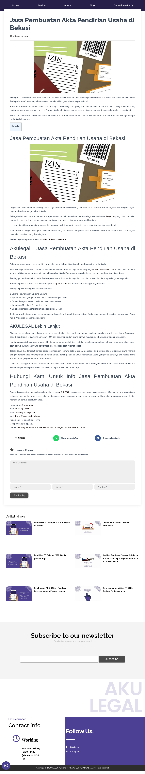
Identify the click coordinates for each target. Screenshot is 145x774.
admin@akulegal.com (26, 412)
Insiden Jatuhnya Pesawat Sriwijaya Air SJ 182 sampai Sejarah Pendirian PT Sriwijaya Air (120, 558)
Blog (92, 5)
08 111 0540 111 (22, 409)
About (67, 5)
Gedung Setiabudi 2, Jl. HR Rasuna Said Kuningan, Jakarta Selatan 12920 (51, 427)
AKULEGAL (64, 392)
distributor (66, 283)
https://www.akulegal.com (27, 416)
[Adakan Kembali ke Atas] (139, 768)
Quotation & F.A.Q (123, 5)
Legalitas (110, 216)
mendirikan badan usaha (104, 269)
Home (15, 5)
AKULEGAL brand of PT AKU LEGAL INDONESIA (71, 768)
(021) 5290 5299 (26, 405)
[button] (72, 438)
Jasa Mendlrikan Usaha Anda (52, 239)
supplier (56, 283)
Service (41, 5)
